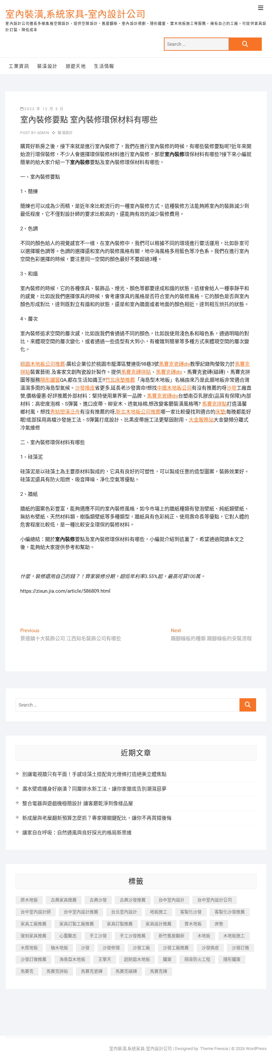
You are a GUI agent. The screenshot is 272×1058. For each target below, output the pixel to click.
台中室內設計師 (36, 911)
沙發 (232, 388)
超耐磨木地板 (137, 959)
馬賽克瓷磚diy (174, 364)
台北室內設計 (124, 911)
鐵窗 (167, 959)
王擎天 (104, 959)
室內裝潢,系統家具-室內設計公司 (75, 14)
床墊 (220, 412)
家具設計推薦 (158, 923)
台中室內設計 (171, 899)
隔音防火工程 (197, 959)
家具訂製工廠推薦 (76, 923)
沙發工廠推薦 (176, 947)
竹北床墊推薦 (120, 380)
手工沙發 (98, 935)
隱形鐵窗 (50, 380)
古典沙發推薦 (133, 899)
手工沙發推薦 (133, 935)
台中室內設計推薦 (81, 911)
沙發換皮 (85, 388)
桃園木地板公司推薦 (42, 364)
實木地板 (193, 923)
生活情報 (104, 66)
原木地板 (29, 899)
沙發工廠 (141, 947)
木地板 (203, 935)
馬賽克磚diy (169, 372)
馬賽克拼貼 (214, 404)
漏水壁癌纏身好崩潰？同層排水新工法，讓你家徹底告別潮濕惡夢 (94, 789)
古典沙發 (98, 899)
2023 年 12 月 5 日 (44, 109)
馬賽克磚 (158, 971)
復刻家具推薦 (33, 935)
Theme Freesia (214, 1048)
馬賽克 (27, 971)
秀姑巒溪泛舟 (65, 412)
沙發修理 (111, 947)
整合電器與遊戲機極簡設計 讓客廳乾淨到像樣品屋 (77, 803)
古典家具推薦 (64, 899)
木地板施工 (234, 935)
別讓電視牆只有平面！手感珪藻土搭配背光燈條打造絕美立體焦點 (94, 774)
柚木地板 (59, 947)
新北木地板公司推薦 (138, 412)
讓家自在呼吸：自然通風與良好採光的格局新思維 (77, 833)
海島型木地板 (72, 959)
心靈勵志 (68, 935)
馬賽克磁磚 (126, 971)
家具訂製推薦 (120, 923)
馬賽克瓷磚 (91, 971)
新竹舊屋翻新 (171, 935)
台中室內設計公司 (214, 899)
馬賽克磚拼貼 (136, 372)
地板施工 (158, 911)
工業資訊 (19, 66)
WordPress (256, 1048)
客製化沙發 (191, 911)
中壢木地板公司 (174, 388)
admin (42, 133)
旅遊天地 (76, 66)
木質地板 (29, 947)
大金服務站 (201, 420)
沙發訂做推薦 (33, 959)
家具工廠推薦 (33, 923)
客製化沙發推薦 (230, 911)
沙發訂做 (240, 947)
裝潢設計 (47, 66)
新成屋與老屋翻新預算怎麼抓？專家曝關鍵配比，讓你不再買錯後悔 (96, 818)
